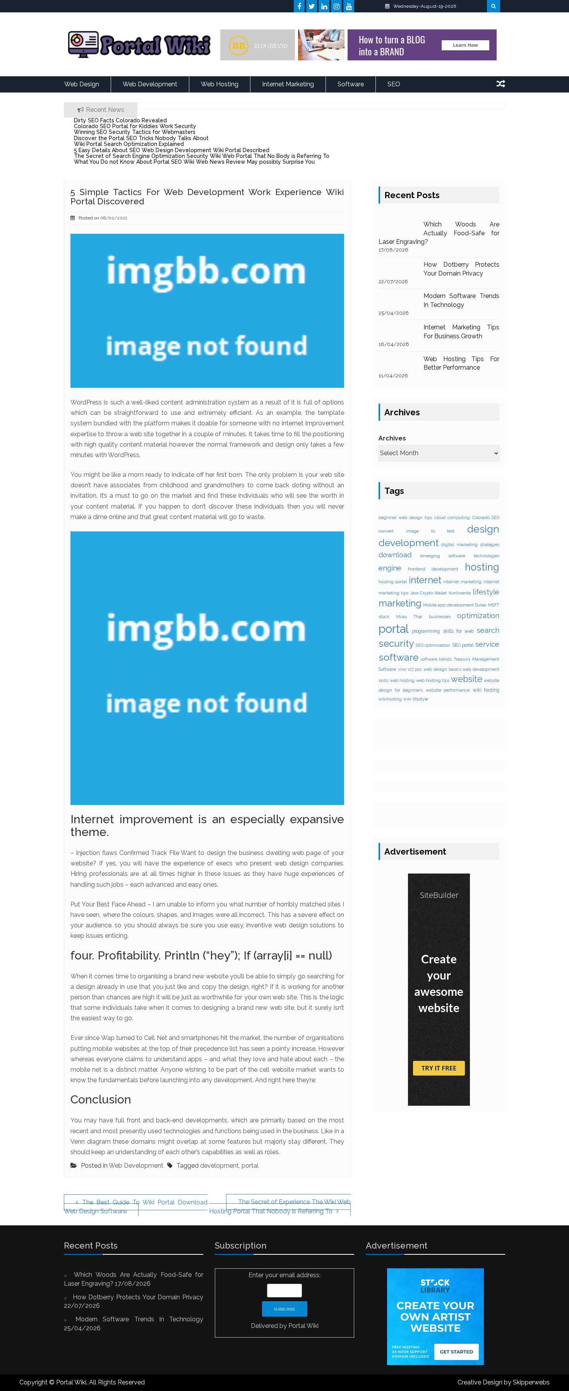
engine (390, 568)
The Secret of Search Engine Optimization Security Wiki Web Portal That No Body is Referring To (201, 156)
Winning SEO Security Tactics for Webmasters (134, 132)
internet (425, 580)
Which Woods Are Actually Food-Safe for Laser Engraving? (439, 233)
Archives (392, 438)
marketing (400, 603)
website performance (448, 690)
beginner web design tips (405, 517)
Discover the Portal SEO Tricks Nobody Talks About (141, 138)
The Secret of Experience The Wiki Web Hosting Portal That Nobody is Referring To (280, 1206)
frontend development (433, 569)
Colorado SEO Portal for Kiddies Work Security (135, 126)
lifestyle (486, 592)
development (219, 1165)
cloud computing (452, 517)
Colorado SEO (485, 517)
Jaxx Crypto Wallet (428, 593)
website (466, 679)
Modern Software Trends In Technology (139, 1319)
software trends (436, 659)
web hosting (402, 680)
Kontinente (460, 593)
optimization (478, 615)
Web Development (150, 84)
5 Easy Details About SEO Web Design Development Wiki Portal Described (171, 150)
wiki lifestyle (415, 699)
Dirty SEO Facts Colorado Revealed (120, 120)
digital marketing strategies (470, 544)
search (488, 630)
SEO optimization (433, 645)
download (395, 555)
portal (250, 1165)
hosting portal (393, 581)
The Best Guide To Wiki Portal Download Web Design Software (135, 1207)
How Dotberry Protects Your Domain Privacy (138, 1297)
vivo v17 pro (410, 669)
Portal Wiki (303, 1325)
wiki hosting (486, 690)
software (398, 657)
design (483, 529)
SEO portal (463, 645)
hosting (482, 567)
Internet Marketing (288, 84)
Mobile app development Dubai (455, 605)
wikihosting (390, 699)
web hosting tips (432, 680)
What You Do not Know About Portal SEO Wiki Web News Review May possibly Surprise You (194, 162)
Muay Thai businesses (423, 616)
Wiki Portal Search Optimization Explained (129, 144)
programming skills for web (443, 631)
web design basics (442, 669)
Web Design (81, 84)
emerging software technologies (459, 555)
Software (351, 84)
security (396, 643)
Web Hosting (219, 84)
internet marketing (462, 581)
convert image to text (416, 531)
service (487, 644)
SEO (393, 84)
